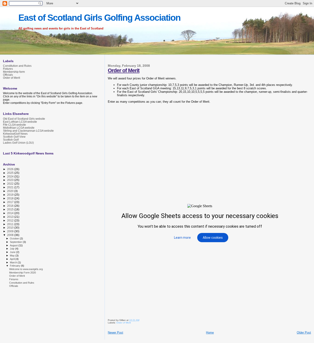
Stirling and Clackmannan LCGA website (28, 130)
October (15, 238)
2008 (10, 234)
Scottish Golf (11, 139)
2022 (10, 183)
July (12, 248)
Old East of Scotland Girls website (24, 118)
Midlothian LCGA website (18, 127)
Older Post (304, 332)
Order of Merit (124, 70)
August (14, 245)
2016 (10, 205)
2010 (10, 227)
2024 (10, 176)
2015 (10, 209)
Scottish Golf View (14, 136)
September (16, 242)
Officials (8, 74)
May (12, 255)
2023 (10, 179)
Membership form (14, 71)
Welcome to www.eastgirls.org (26, 269)
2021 (10, 187)
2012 (10, 220)
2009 (10, 231)
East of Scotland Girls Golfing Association (99, 18)
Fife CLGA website (14, 124)
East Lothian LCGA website (20, 121)
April (12, 259)
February (15, 265)
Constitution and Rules (17, 65)
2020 (10, 190)
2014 (10, 213)
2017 (10, 202)
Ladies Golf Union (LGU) (18, 142)
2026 (10, 169)
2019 (10, 194)
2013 (10, 216)
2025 (10, 172)
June (13, 252)
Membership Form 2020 (22, 272)
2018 (10, 198)
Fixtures (8, 68)
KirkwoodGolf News (15, 133)
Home (210, 332)
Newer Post (115, 332)
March (14, 262)
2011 (10, 224)
